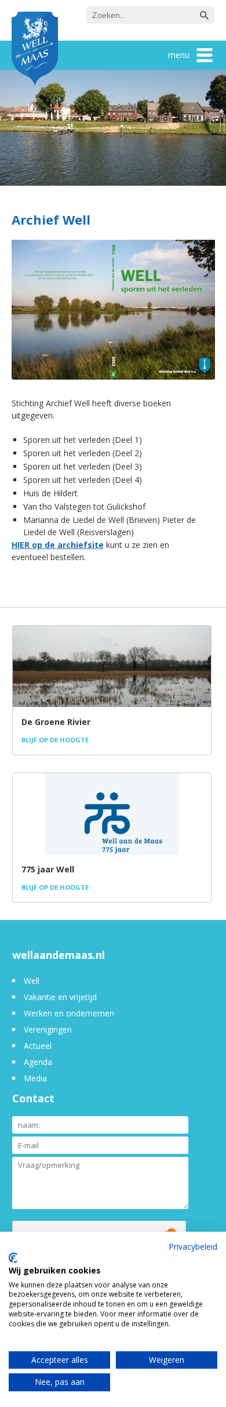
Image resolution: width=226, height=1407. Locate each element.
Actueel (38, 1045)
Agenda (38, 1061)
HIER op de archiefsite (58, 544)
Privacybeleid (193, 1246)
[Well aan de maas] (35, 50)
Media (35, 1078)
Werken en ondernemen (69, 1013)
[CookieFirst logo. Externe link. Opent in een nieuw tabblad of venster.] (13, 1258)
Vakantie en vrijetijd (60, 996)
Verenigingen (48, 1029)
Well (31, 980)
